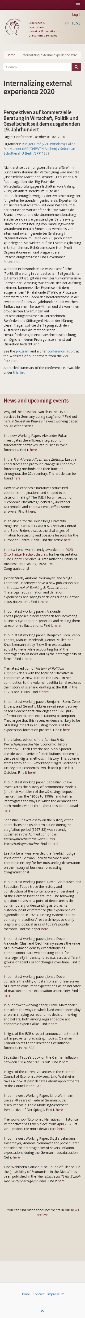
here (8, 421)
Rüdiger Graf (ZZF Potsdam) (43, 144)
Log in (76, 14)
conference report (61, 351)
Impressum (55, 1294)
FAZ (32, 1047)
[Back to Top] (42, 1310)
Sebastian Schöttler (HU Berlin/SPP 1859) (39, 151)
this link (19, 372)
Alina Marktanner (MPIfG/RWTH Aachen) (39, 146)
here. (60, 1109)
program (22, 351)
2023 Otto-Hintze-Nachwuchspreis (38, 552)
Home (10, 55)
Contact (39, 1294)
